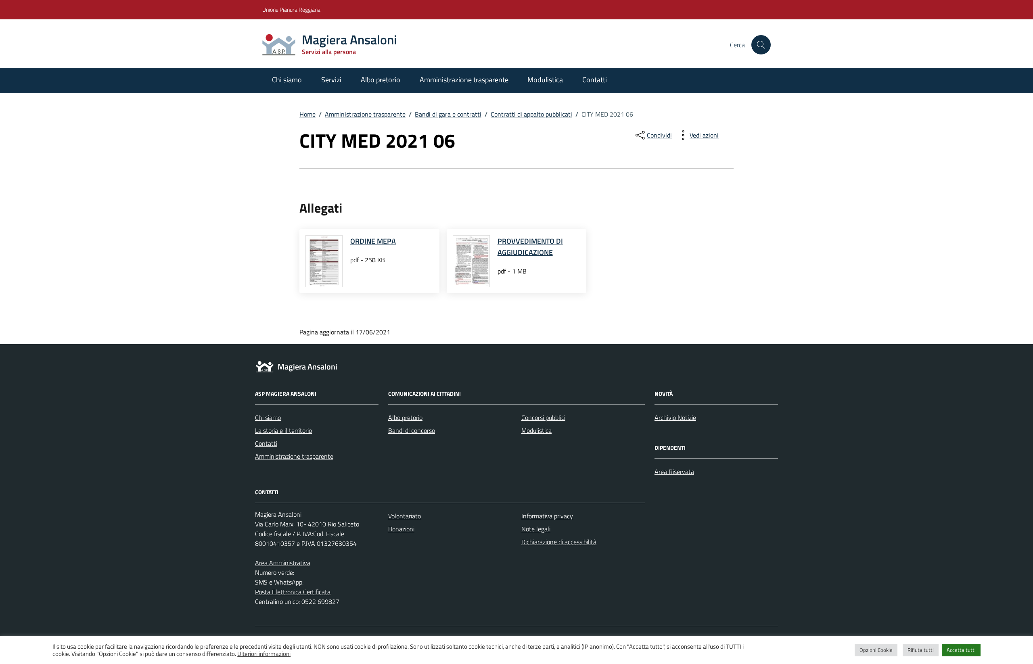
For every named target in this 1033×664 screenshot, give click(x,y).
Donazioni (401, 529)
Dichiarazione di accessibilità (558, 542)
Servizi (331, 79)
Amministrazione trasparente (464, 79)
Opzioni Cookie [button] (876, 650)
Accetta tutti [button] (961, 650)
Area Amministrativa (282, 563)
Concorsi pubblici (543, 417)
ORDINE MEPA (373, 241)
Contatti (594, 79)
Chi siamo (287, 79)
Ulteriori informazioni (264, 654)
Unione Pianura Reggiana (291, 9)
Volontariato (404, 516)
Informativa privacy (547, 516)
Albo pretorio (380, 79)
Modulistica (545, 79)
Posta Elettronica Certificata (292, 592)
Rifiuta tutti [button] (921, 650)
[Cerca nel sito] (761, 44)
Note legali (535, 529)
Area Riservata (674, 471)
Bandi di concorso (411, 430)
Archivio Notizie (675, 417)
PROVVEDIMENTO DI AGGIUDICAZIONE (530, 247)
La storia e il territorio (283, 430)
